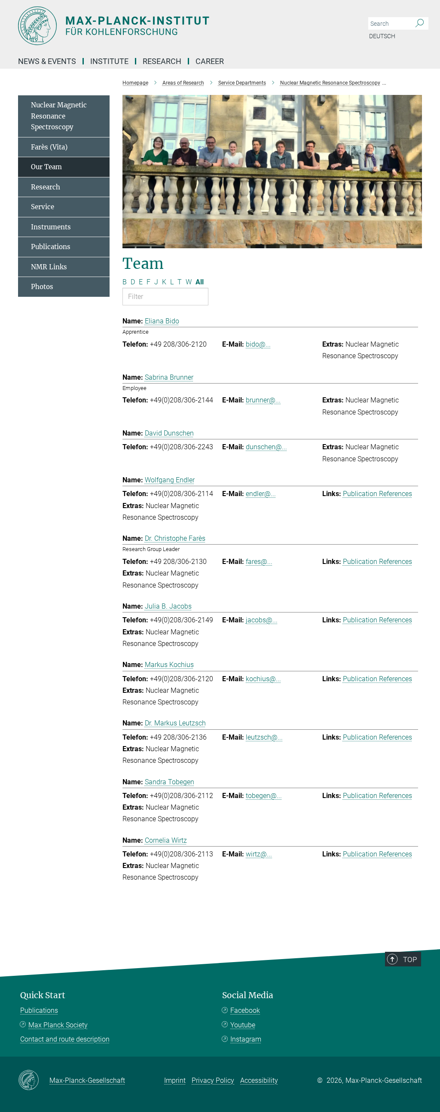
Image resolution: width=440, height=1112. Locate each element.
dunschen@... (266, 447)
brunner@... (263, 400)
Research (45, 187)
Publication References (377, 494)
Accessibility (259, 1080)
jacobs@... (262, 620)
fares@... (259, 562)
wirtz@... (259, 854)
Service (42, 207)
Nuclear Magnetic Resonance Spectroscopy (59, 116)
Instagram (245, 1039)
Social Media (247, 995)
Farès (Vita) (49, 147)
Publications (50, 247)
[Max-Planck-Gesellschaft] (33, 1080)
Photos (42, 287)
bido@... (258, 344)
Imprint (175, 1080)
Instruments (51, 227)
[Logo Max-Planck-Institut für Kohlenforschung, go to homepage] (179, 25)
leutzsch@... (264, 737)
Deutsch (382, 36)
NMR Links (49, 267)
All (200, 282)
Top (410, 959)
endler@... (261, 494)
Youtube (242, 1025)
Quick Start (42, 995)
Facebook (245, 1010)
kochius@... (263, 679)
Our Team (46, 167)
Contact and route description (65, 1039)
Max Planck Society (58, 1025)
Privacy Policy (213, 1080)
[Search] (419, 24)
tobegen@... (264, 796)
